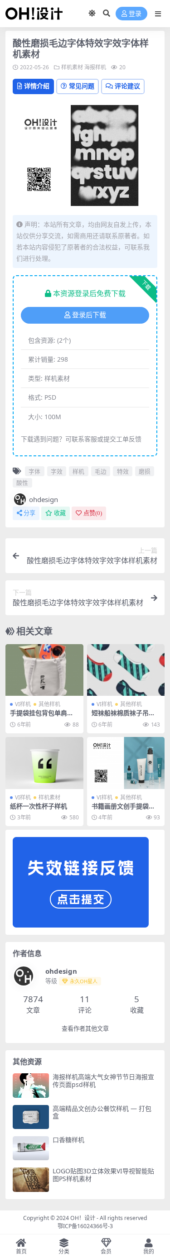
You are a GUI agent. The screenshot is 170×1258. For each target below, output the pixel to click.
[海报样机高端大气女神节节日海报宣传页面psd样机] (31, 1085)
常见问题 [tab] (81, 85)
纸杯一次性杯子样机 (38, 806)
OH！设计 (82, 1218)
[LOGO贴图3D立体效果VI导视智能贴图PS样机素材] (31, 1179)
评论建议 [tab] (127, 85)
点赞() (92, 513)
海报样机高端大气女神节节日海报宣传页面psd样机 (103, 1080)
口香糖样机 (68, 1139)
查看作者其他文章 (85, 1028)
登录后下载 (89, 315)
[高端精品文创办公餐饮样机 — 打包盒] (31, 1117)
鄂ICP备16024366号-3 (85, 1226)
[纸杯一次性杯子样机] (44, 763)
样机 (78, 471)
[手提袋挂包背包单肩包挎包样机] (44, 670)
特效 (123, 471)
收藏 (60, 513)
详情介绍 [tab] (36, 85)
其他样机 (49, 704)
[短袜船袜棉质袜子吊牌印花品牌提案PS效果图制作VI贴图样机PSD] (126, 670)
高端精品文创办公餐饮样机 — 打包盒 (102, 1112)
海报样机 (95, 67)
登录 (135, 13)
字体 (34, 471)
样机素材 (72, 67)
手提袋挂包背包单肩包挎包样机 (41, 716)
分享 (29, 513)
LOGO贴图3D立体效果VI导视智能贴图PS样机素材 (103, 1175)
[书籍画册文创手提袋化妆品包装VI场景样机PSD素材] (126, 763)
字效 (57, 471)
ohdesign (43, 499)
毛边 (101, 471)
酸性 (22, 482)
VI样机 (23, 704)
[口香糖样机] (31, 1148)
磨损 (145, 471)
